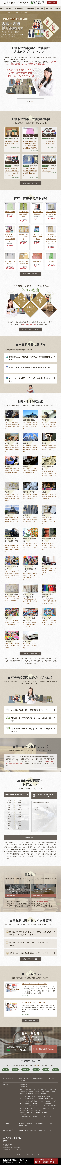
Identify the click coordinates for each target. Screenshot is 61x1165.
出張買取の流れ (29, 1123)
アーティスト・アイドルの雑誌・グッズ (29, 1106)
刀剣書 (31, 1091)
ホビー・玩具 (38, 1110)
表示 (32, 101)
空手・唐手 (28, 1089)
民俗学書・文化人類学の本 (43, 1108)
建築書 (47, 1091)
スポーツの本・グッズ (37, 1103)
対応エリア (40, 8)
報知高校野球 (48, 1103)
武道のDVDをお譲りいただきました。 (48, 170)
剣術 (51, 1089)
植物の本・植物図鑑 (45, 1101)
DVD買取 (44, 1106)
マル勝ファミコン (37, 1116)
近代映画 (38, 1112)
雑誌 (53, 1108)
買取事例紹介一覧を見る (29, 183)
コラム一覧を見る (29, 1020)
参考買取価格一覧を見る (29, 274)
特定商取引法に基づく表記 (37, 1078)
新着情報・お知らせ (23, 1130)
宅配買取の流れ (39, 1123)
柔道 (42, 1089)
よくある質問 (48, 1123)
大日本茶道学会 (29, 1093)
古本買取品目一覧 (23, 1086)
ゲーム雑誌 (23, 1114)
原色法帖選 (43, 1093)
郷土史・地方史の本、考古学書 (27, 1108)
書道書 (37, 1093)
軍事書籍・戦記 (24, 1091)
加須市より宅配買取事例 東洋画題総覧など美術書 (12, 143)
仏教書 (48, 1096)
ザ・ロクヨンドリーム (27, 1119)
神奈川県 (25, 1069)
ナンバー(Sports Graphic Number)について (34, 1002)
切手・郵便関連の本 (25, 1103)
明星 (28, 1112)
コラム (40, 1130)
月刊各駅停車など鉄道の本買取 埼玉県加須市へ (48, 143)
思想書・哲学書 (41, 1096)
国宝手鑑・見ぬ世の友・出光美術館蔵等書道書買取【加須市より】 (30, 172)
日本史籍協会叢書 (30, 1098)
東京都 (5, 1069)
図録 (52, 1098)
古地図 (33, 1096)
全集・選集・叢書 (52, 1106)
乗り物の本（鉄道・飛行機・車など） (29, 1101)
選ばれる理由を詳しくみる (30, 329)
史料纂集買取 (40, 1098)
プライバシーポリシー (50, 1078)
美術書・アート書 (39, 1091)
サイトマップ (22, 1080)
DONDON (44, 1112)
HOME (4, 13)
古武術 (56, 1089)
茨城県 (36, 1069)
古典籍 (46, 1098)
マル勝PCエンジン (26, 1116)
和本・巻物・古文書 (25, 1096)
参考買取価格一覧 (23, 1084)
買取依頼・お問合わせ (24, 1125)
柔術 (46, 1089)
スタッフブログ (48, 1130)
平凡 (32, 1112)
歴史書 (22, 1098)
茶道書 (22, 1093)
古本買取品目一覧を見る (29, 653)
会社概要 (57, 8)
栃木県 (45, 1069)
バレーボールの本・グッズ (26, 1110)
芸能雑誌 (22, 1112)
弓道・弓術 (36, 1089)
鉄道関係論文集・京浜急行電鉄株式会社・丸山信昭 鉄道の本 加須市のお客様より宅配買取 (30, 144)
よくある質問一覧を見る (29, 959)
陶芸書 (53, 1091)
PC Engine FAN (47, 1116)
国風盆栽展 (54, 1101)
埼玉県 (16, 13)
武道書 (22, 1089)
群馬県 (55, 1069)
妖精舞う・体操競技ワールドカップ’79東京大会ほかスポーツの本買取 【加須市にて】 (12, 172)
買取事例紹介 (19, 8)
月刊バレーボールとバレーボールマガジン (34, 984)
